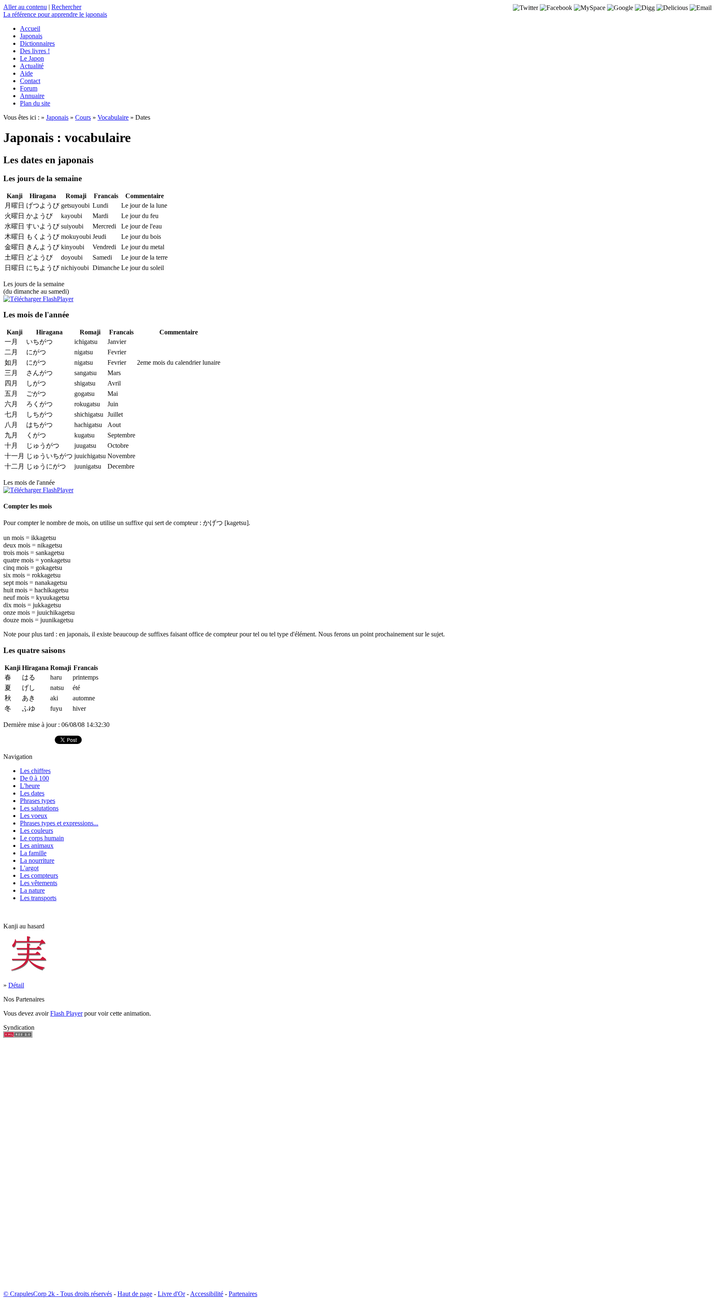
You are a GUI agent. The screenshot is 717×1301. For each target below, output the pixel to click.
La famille (33, 853)
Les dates (32, 793)
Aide (26, 73)
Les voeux (33, 815)
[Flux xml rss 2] (17, 1035)
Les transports (38, 897)
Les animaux (37, 845)
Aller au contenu (25, 6)
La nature (32, 890)
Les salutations (39, 808)
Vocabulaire (113, 117)
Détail (16, 985)
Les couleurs (36, 830)
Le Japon (32, 58)
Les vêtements (38, 882)
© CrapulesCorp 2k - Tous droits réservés (57, 1293)
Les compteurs (39, 875)
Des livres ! (35, 50)
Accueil (30, 28)
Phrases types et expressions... (59, 823)
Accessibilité (206, 1293)
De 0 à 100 (34, 778)
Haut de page (134, 1293)
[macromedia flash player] (38, 298)
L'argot (29, 867)
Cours (83, 117)
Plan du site (35, 103)
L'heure (30, 785)
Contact (30, 80)
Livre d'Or (171, 1293)
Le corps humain (42, 838)
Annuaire (32, 95)
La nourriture (37, 860)
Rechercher (66, 6)
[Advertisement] (28, 1164)
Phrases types (37, 800)
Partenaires (243, 1293)
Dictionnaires (37, 43)
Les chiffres (35, 770)
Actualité (32, 65)
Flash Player (66, 1013)
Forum (28, 88)
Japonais (31, 35)
